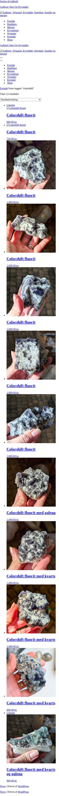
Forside (11, 21)
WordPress (23, 786)
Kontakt (11, 36)
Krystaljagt (13, 30)
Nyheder (11, 33)
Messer (11, 27)
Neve (3, 786)
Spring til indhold (9, 1)
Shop (10, 39)
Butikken (12, 24)
